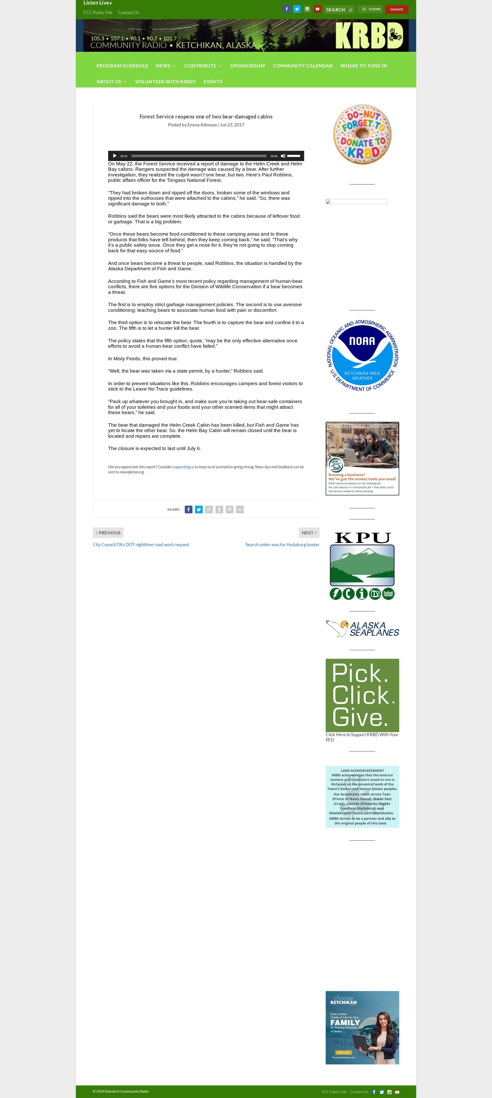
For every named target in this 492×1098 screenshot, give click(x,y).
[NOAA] (362, 355)
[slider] (294, 155)
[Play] (114, 155)
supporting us (183, 466)
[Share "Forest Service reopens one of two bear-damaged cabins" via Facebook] (188, 509)
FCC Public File (98, 12)
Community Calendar (303, 65)
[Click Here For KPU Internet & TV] (362, 565)
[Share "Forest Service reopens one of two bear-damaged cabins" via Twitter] (199, 509)
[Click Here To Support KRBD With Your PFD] (362, 695)
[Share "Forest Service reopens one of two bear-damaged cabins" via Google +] (209, 509)
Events (213, 81)
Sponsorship (247, 65)
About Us (109, 81)
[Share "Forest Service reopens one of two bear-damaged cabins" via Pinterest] (229, 509)
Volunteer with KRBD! (165, 81)
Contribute (200, 65)
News (163, 65)
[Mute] (283, 155)
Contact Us (128, 12)
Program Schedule (122, 65)
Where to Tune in (364, 65)
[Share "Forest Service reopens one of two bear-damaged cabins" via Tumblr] (219, 509)
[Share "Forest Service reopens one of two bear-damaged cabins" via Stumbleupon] (240, 509)
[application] (206, 156)
